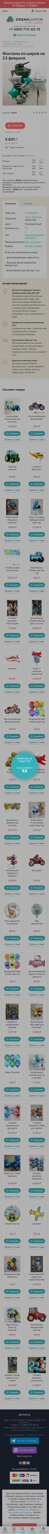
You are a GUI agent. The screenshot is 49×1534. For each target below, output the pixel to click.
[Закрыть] (36, 753)
